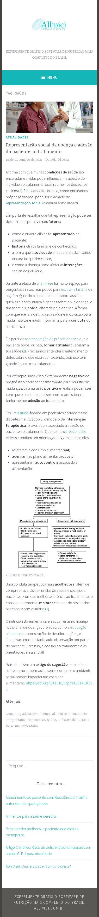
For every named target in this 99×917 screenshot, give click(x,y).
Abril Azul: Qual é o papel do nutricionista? (38, 866)
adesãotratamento (36, 714)
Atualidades (17, 137)
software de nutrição (73, 720)
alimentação (61, 714)
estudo (22, 412)
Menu (52, 77)
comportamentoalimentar (25, 720)
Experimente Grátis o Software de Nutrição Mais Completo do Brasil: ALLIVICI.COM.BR (49, 902)
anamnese (79, 714)
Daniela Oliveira (57, 160)
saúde (51, 720)
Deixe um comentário (22, 726)
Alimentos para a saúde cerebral (31, 816)
